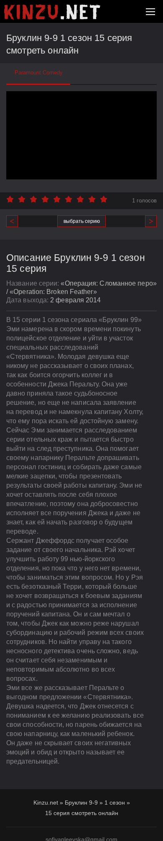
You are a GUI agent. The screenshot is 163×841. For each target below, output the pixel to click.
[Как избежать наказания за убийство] (52, 12)
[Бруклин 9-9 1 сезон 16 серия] (148, 221)
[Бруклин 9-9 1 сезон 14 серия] (15, 221)
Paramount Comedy (39, 72)
